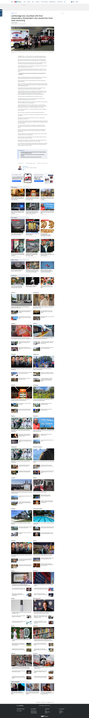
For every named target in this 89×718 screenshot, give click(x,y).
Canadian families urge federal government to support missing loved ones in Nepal (31, 254)
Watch (33, 1)
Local (25, 1)
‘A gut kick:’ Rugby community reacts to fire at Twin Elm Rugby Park (47, 348)
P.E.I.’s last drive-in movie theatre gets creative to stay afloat (17, 234)
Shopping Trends (52, 1)
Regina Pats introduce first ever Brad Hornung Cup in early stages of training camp (25, 441)
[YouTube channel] (21, 705)
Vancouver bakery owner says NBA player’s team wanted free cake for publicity (32, 693)
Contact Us (42, 702)
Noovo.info (61, 710)
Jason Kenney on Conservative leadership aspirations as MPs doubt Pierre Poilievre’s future (21, 585)
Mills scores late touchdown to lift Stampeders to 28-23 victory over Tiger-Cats (25, 348)
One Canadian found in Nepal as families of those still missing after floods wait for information (32, 212)
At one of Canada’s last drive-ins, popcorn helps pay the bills (17, 270)
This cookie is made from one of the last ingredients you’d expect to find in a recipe (47, 198)
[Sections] (12, 2)
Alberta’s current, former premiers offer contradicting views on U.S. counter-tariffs (47, 472)
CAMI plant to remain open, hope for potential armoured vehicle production (21, 493)
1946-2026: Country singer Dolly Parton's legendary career (31, 286)
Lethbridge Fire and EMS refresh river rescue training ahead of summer (32, 155)
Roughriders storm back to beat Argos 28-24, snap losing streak (20, 431)
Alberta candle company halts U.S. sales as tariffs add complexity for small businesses (17, 198)
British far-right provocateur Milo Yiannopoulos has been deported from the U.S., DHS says (47, 564)
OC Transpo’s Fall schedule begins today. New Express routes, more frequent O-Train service (43, 338)
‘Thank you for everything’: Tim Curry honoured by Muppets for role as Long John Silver (47, 693)
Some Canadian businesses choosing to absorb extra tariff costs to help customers (47, 254)
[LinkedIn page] (22, 705)
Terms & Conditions (34, 711)
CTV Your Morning (44, 1)
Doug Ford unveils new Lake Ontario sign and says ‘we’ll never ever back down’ (47, 212)
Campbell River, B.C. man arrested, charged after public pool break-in (43, 523)
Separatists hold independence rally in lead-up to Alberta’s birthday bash (42, 369)
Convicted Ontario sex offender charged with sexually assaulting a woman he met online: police (25, 560)
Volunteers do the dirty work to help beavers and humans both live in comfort (25, 342)
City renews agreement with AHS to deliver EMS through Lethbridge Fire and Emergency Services (33, 152)
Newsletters (49, 702)
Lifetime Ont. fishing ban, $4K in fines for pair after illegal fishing (43, 462)
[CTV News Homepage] (17, 1)
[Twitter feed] (17, 705)
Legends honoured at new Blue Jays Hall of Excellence (32, 234)
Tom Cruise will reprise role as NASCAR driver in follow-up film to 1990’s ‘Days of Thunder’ (43, 613)
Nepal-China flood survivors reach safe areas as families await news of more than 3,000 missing (21, 668)
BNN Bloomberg (47, 711)
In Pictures (37, 1)
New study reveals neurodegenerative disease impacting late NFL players (46, 234)
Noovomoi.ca (61, 711)
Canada (28, 1)
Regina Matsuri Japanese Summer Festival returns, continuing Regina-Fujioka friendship (24, 435)
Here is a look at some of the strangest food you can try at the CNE (47, 286)
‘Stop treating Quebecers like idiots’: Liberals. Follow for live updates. (21, 369)
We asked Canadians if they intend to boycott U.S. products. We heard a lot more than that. (32, 198)
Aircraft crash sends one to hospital (40, 492)
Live (64, 1)
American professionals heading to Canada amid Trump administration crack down (18, 254)
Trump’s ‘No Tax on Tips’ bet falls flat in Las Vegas (42, 555)
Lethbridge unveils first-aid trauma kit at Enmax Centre (31, 157)
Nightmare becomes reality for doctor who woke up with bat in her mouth (17, 693)
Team (52, 702)
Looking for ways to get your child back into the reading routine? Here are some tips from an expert (32, 271)
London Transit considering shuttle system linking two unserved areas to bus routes (25, 502)
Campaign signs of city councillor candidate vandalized (46, 404)
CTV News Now (60, 1)
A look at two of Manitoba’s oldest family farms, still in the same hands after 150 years (43, 400)
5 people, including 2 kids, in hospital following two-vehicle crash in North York (20, 307)
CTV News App (38, 702)
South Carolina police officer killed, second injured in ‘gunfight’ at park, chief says (17, 212)
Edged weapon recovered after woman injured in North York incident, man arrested (25, 311)
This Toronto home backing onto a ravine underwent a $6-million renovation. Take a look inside (17, 286)
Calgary (12, 13)
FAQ (45, 702)
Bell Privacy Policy (33, 710)
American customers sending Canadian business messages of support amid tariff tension (47, 271)
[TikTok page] (19, 705)
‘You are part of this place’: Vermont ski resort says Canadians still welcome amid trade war (47, 342)
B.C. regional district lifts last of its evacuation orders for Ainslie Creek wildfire (47, 311)
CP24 (46, 710)
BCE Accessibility (19, 710)
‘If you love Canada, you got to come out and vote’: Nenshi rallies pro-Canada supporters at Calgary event (21, 338)
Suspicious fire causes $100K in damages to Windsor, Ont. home (21, 523)
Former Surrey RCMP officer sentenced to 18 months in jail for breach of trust (43, 307)
